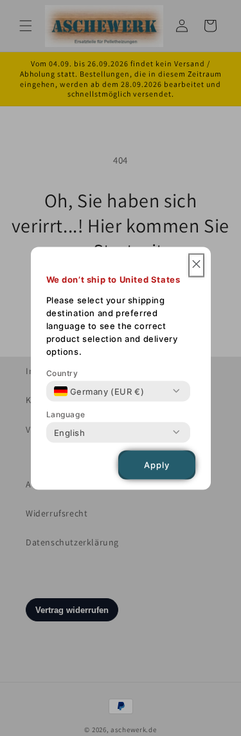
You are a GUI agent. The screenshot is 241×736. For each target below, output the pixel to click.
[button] (196, 265)
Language (65, 414)
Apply (157, 465)
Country (62, 372)
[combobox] (99, 390)
